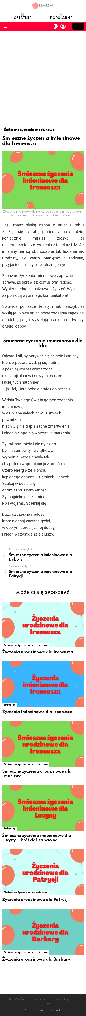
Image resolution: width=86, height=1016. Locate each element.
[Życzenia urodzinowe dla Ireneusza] (43, 624)
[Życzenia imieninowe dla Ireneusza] (43, 684)
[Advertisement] (43, 76)
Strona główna (35, 1010)
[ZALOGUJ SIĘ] (63, 26)
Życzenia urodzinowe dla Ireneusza (37, 652)
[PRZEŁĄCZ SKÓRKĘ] (55, 26)
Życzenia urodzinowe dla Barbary (36, 959)
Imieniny (10, 704)
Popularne (61, 18)
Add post (78, 26)
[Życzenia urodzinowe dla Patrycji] (43, 872)
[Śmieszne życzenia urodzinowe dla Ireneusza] (43, 744)
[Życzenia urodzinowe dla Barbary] (43, 932)
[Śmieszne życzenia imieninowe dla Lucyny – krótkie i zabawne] (43, 808)
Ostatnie (22, 18)
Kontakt (56, 1010)
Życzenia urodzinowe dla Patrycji (35, 900)
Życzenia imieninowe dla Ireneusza (37, 712)
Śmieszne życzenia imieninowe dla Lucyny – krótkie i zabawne (36, 838)
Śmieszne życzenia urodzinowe (26, 645)
